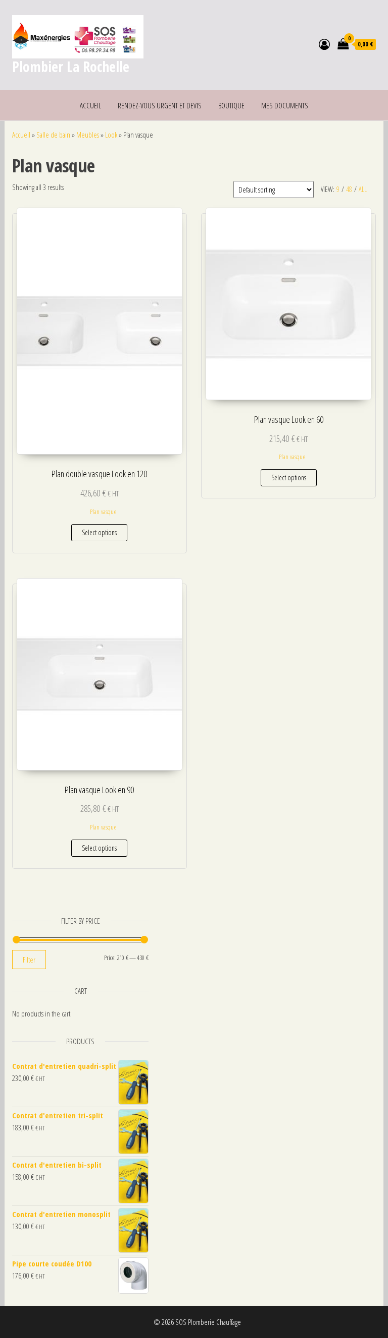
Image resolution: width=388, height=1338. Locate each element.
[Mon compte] (324, 43)
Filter (29, 959)
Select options (99, 532)
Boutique (231, 105)
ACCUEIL (90, 105)
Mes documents (284, 105)
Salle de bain (53, 135)
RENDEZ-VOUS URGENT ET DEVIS (160, 105)
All (363, 189)
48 (349, 189)
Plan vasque (103, 511)
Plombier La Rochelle (70, 66)
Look (111, 135)
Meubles (87, 135)
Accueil (21, 135)
